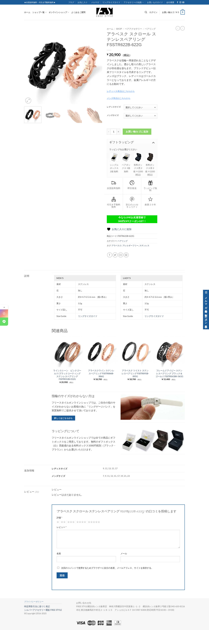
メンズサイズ (113, 115)
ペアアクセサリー (133, 29)
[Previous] (29, 65)
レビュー (62, 527)
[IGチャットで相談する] (4, 313)
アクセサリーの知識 (133, 2)
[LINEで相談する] (4, 322)
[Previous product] (182, 28)
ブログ (71, 2)
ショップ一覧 (38, 12)
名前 (59, 553)
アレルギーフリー (130, 245)
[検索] (146, 12)
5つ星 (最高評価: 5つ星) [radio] (93, 522)
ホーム (27, 12)
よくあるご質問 (78, 12)
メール (124, 553)
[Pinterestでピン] (126, 254)
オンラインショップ (58, 12)
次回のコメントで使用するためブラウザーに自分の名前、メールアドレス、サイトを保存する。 (107, 568)
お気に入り (83, 2)
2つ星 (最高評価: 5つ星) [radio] (63, 522)
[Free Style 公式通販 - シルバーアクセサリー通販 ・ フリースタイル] (104, 12)
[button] (173, 12)
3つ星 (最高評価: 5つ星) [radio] (70, 522)
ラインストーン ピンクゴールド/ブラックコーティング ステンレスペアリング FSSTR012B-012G (67, 374)
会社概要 (170, 2)
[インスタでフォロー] (180, 2)
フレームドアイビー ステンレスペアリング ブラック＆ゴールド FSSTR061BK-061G (169, 373)
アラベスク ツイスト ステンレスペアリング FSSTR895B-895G (135, 373)
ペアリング (150, 29)
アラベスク (117, 245)
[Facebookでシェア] (109, 254)
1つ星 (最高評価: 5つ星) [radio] (57, 522)
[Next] (97, 65)
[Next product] (178, 28)
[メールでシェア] (120, 254)
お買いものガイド (155, 2)
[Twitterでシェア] (115, 254)
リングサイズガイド (111, 2)
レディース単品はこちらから (121, 91)
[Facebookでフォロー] (177, 2)
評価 (59, 517)
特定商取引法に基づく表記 (37, 606)
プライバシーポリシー (33, 601)
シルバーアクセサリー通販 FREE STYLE (43, 610)
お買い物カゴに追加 (137, 131)
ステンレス (144, 245)
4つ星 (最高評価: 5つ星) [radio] (80, 522)
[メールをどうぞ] (183, 2)
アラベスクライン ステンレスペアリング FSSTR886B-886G (101, 373)
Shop (119, 29)
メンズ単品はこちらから (118, 98)
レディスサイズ (114, 107)
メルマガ (95, 2)
